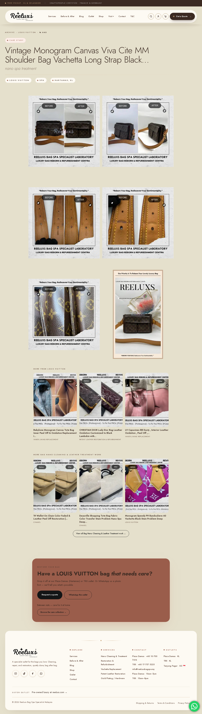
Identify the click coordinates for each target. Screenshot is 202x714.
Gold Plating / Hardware (113, 678)
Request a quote (50, 594)
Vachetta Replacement (111, 669)
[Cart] (166, 16)
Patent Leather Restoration (113, 673)
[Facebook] (32, 673)
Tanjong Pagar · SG (175, 666)
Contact (122, 16)
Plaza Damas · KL (172, 656)
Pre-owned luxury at (49, 692)
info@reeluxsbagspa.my (143, 669)
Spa (42, 80)
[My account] (158, 16)
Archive (10, 32)
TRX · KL (167, 660)
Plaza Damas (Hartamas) (67, 581)
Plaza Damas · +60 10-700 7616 (144, 658)
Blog (81, 16)
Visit (111, 16)
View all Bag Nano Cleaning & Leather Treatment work (101, 533)
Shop (101, 16)
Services (52, 16)
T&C (132, 16)
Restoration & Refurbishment (107, 662)
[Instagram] (15, 673)
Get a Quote (183, 16)
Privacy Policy (184, 703)
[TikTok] (24, 673)
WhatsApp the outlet (78, 594)
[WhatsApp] (41, 673)
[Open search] (151, 16)
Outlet (91, 16)
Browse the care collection (53, 612)
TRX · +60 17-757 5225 (143, 664)
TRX (86, 581)
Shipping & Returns (145, 703)
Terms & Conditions (166, 703)
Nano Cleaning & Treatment (114, 656)
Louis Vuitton (27, 32)
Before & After (68, 16)
